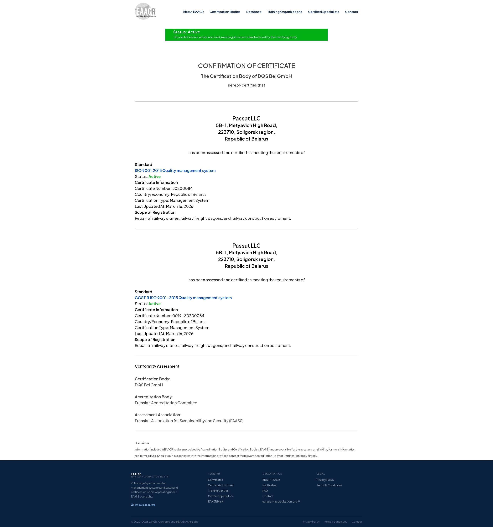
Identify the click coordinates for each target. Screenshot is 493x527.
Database (254, 12)
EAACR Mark (215, 501)
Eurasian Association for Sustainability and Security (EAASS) (189, 420)
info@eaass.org (145, 504)
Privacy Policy (325, 480)
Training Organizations (284, 12)
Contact (351, 12)
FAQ (265, 490)
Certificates (215, 480)
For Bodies (269, 485)
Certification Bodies (225, 12)
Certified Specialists (323, 12)
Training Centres (218, 490)
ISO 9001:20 (146, 170)
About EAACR (193, 12)
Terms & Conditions (329, 485)
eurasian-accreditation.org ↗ (281, 501)
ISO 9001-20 (162, 297)
